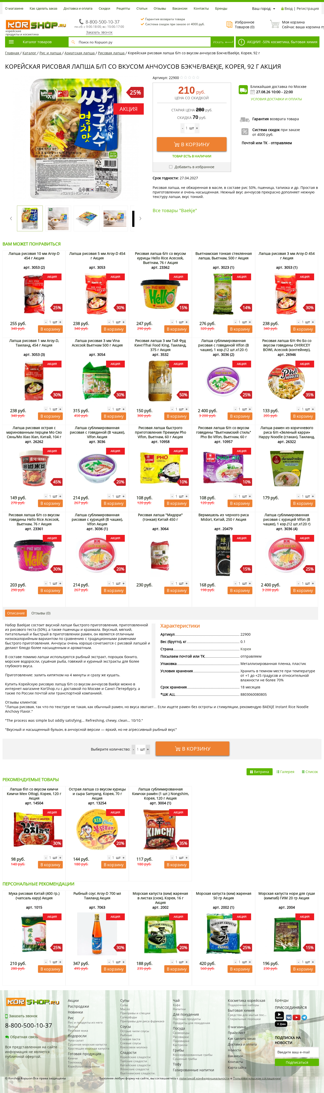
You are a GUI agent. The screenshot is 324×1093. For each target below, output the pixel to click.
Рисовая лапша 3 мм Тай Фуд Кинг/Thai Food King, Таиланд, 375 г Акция (160, 345)
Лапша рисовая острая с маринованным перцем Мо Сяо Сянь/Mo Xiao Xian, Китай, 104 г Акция (34, 434)
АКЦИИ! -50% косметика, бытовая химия (281, 41)
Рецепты (123, 8)
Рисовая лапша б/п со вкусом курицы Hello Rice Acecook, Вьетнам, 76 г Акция (160, 258)
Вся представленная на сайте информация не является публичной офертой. (31, 1052)
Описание (16, 613)
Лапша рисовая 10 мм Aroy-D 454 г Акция (34, 255)
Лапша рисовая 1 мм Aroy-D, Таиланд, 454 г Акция (34, 342)
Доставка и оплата (78, 8)
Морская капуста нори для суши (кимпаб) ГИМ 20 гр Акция (286, 895)
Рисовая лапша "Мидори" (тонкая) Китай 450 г (160, 517)
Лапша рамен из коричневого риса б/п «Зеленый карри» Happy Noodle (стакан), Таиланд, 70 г (287, 434)
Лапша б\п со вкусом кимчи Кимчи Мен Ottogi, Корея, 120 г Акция (34, 794)
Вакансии (179, 8)
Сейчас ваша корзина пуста (300, 24)
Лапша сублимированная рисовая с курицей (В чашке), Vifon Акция (97, 519)
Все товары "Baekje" (175, 210)
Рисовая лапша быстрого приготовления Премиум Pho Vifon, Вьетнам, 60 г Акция (160, 432)
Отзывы (160, 8)
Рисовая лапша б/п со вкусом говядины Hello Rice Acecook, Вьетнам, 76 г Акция (34, 519)
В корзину (195, 144)
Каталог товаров (37, 41)
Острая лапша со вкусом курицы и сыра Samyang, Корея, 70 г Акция (97, 794)
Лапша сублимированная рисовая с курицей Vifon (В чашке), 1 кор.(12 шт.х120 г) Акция (286, 521)
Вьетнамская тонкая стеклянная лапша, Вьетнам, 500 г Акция (223, 255)
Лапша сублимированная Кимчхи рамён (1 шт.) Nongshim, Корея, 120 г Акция (160, 794)
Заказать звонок (99, 32)
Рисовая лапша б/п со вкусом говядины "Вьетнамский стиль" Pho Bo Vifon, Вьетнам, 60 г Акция (223, 434)
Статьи (141, 8)
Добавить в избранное (194, 166)
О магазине (14, 8)
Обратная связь (24, 1036)
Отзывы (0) (40, 613)
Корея (245, 649)
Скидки (104, 8)
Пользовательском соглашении (257, 1078)
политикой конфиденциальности (204, 1078)
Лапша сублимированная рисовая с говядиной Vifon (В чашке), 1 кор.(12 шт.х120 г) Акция (223, 347)
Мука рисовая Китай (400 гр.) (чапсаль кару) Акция (34, 895)
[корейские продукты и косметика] (7, 16)
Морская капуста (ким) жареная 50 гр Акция (223, 895)
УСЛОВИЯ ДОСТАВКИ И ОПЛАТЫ (276, 99)
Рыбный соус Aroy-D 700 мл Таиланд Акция (97, 895)
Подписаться (297, 1062)
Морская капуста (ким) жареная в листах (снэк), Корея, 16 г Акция (160, 898)
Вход (289, 8)
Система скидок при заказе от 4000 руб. (175, 24)
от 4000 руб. (262, 134)
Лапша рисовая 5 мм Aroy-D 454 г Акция (97, 255)
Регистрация (308, 8)
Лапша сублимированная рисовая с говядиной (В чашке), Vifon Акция (97, 432)
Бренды (221, 8)
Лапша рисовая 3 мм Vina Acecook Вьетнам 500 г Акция (97, 342)
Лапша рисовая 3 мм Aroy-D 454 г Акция (287, 255)
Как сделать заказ (43, 8)
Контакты (201, 8)
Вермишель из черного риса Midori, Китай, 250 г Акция (223, 517)
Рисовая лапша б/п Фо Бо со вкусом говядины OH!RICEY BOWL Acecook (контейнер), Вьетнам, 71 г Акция (286, 347)
